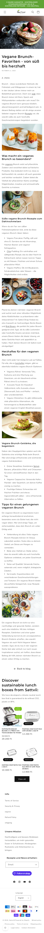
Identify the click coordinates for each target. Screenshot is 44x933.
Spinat (36, 466)
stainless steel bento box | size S (12, 766)
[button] (5, 12)
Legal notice (15, 928)
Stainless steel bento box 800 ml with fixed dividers (31, 767)
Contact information (28, 928)
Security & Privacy (12, 806)
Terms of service (22, 924)
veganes (9, 164)
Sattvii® (12, 920)
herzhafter (19, 363)
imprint (8, 812)
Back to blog (23, 668)
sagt (33, 94)
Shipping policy (36, 924)
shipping (8, 823)
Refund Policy (10, 817)
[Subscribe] (35, 865)
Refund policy (36, 920)
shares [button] (7, 78)
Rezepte (28, 113)
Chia (9, 251)
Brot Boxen (11, 326)
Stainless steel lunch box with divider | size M (32, 730)
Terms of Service (12, 801)
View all (22, 779)
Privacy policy (10, 924)
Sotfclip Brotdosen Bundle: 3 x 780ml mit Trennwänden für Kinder (11, 731)
